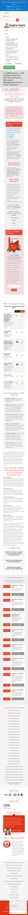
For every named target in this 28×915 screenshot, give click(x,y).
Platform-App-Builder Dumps (14, 870)
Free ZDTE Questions (14, 718)
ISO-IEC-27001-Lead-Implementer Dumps (14, 881)
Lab (6, 34)
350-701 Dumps (14, 878)
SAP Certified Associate (14, 88)
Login (7, 13)
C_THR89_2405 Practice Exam (17, 674)
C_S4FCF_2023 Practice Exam (17, 630)
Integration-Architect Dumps (14, 884)
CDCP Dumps (14, 889)
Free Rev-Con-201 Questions (14, 713)
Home (6, 30)
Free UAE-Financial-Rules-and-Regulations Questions (14, 783)
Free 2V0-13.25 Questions (14, 715)
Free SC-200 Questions (14, 753)
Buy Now (19, 594)
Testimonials (18, 63)
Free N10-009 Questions (14, 721)
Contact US (8, 908)
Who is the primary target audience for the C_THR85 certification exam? (14, 561)
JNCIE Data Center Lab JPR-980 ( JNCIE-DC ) (11, 40)
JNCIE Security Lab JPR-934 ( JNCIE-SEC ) (11, 48)
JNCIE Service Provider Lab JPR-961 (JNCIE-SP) (12, 52)
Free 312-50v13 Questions (14, 745)
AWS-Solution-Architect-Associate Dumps (14, 862)
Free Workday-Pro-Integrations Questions (14, 780)
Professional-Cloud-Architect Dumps (14, 865)
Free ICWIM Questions (14, 748)
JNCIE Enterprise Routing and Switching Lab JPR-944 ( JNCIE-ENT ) (12, 44)
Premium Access (9, 67)
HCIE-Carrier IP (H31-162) (12, 57)
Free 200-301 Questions (14, 723)
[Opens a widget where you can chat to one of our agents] (18, 906)
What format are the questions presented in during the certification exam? (14, 568)
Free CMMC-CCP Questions (14, 734)
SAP (7, 88)
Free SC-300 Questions (14, 756)
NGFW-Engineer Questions (14, 761)
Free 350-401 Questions (14, 729)
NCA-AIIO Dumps (14, 897)
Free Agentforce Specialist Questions (14, 766)
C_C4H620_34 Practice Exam (17, 600)
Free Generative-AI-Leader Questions (14, 769)
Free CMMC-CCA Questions (14, 739)
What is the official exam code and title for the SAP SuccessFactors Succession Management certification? (14, 553)
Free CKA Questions (14, 750)
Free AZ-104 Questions (14, 726)
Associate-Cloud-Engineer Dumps (14, 876)
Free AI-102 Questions (14, 742)
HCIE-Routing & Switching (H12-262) (12, 60)
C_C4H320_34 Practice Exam (17, 586)
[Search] (17, 20)
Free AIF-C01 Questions (14, 737)
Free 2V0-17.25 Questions (14, 731)
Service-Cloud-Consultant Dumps (14, 868)
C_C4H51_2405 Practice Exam (17, 690)
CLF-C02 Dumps (14, 886)
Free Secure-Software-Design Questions (14, 774)
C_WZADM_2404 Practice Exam (15, 615)
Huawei (7, 54)
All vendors (8, 63)
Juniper (7, 37)
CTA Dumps (14, 892)
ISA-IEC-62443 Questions (14, 764)
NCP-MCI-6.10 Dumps (14, 894)
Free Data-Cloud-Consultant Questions (14, 777)
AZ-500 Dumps (14, 873)
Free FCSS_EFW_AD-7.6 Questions (14, 772)
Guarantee (9, 906)
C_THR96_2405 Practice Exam (17, 659)
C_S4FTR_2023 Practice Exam (17, 645)
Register (7, 16)
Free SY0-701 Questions (14, 710)
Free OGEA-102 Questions (14, 758)
